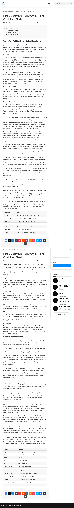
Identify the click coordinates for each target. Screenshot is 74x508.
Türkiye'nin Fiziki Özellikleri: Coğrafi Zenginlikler (17, 28)
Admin (61, 281)
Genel (10, 11)
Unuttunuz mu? (66, 259)
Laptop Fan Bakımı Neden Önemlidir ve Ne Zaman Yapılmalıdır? (64, 300)
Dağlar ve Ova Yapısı (12, 32)
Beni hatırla (56, 262)
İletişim (49, 3)
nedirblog (20, 505)
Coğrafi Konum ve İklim (12, 30)
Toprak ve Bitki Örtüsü (13, 36)
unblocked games (5, 505)
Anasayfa (6, 11)
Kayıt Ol (62, 265)
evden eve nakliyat (13, 505)
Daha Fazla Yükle (61, 314)
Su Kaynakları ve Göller (13, 34)
